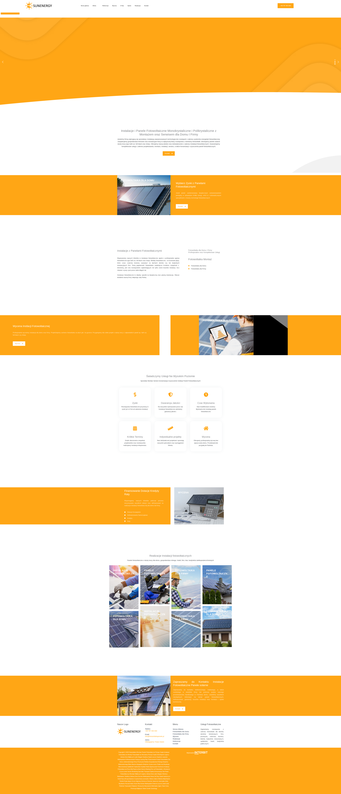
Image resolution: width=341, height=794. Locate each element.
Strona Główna (178, 729)
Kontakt (146, 5)
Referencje (105, 5)
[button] (2, 62)
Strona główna (85, 5)
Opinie (129, 5)
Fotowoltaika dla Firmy (181, 734)
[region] (170, 62)
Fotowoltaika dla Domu (181, 731)
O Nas (122, 5)
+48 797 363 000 (151, 731)
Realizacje (138, 5)
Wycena (114, 5)
